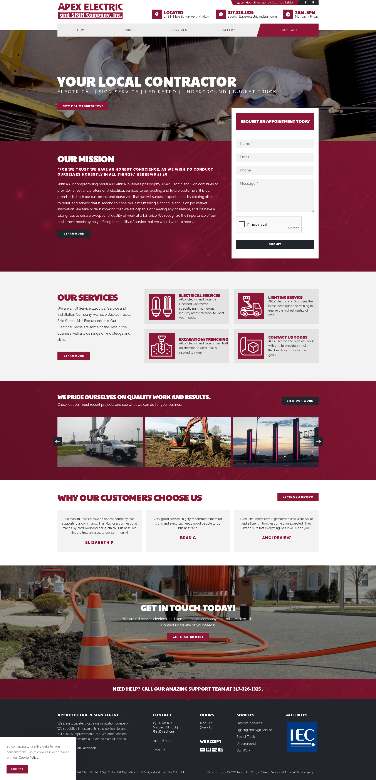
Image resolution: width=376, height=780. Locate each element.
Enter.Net (178, 772)
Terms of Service (295, 772)
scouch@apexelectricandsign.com (252, 16)
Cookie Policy (28, 757)
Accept (17, 769)
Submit (275, 244)
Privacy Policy (269, 772)
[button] (57, 441)
